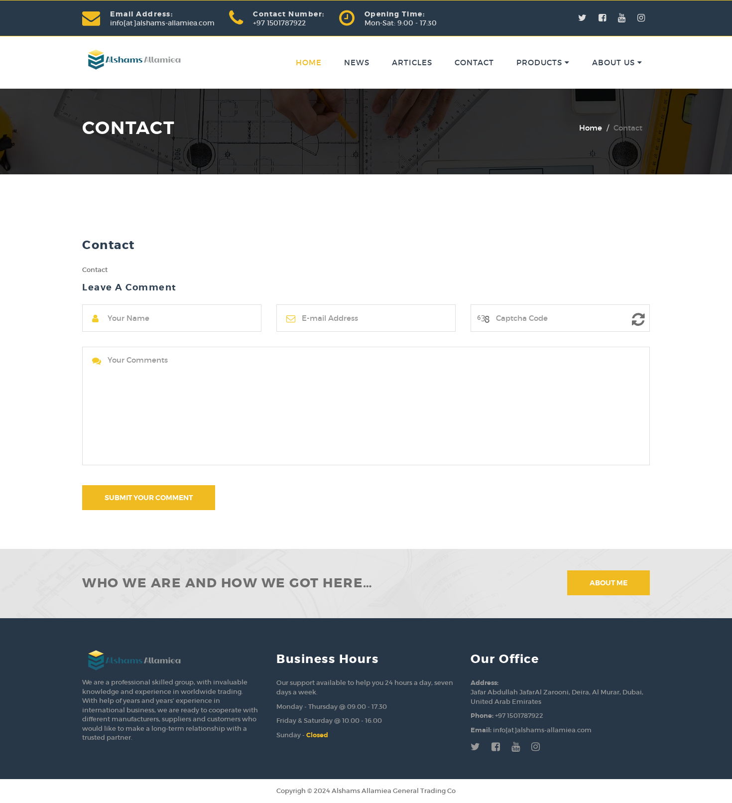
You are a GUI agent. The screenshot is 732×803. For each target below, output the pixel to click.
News (356, 62)
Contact (474, 62)
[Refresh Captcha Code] (638, 319)
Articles (412, 62)
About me (608, 582)
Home (309, 62)
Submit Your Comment (149, 497)
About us (614, 62)
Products (540, 62)
